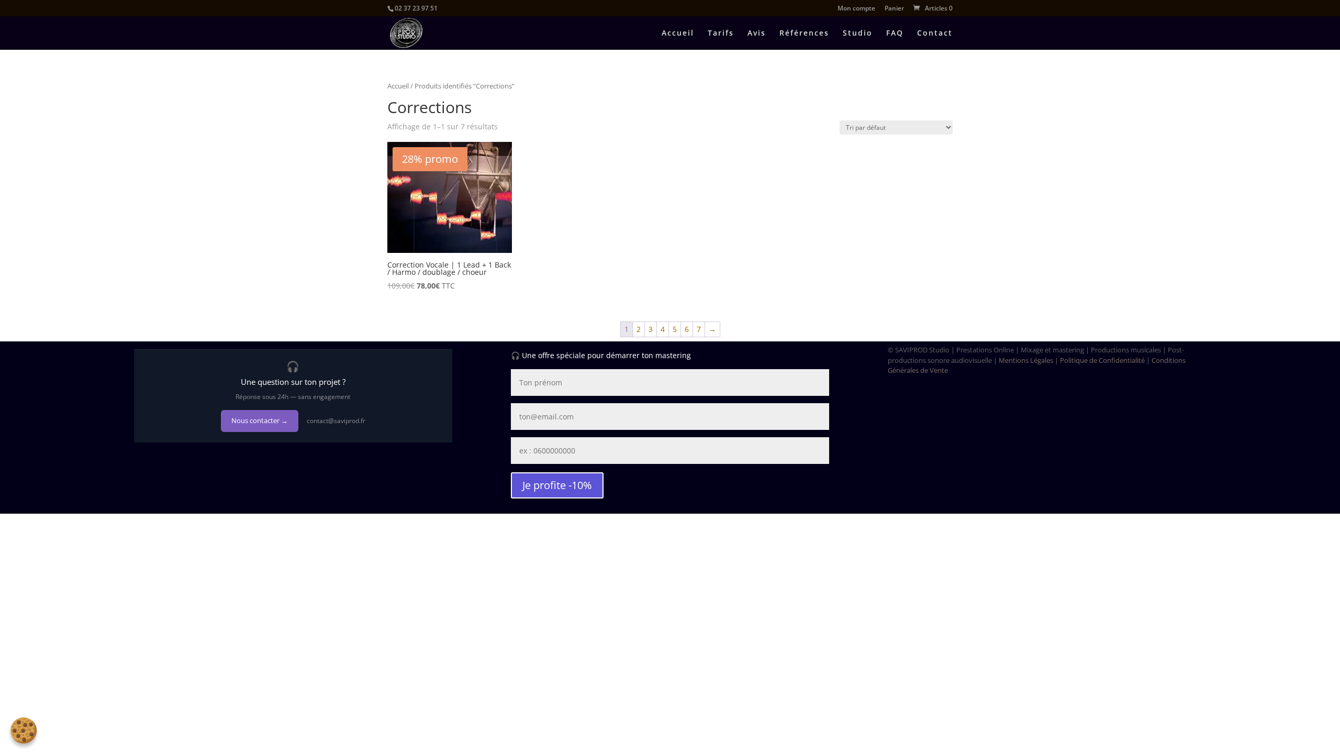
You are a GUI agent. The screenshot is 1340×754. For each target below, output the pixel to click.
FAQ (894, 33)
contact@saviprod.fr (336, 420)
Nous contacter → (259, 420)
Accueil (678, 33)
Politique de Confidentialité (1102, 360)
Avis (756, 33)
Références (804, 33)
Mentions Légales (1026, 360)
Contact (935, 33)
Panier (894, 9)
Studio (858, 33)
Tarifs (721, 33)
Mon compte (856, 9)
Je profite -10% (557, 485)
